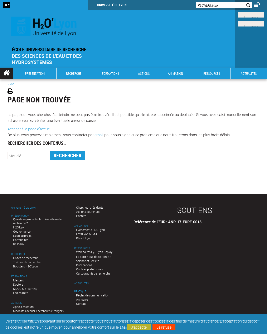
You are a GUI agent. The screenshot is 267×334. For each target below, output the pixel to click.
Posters (81, 216)
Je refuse (163, 327)
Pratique (80, 291)
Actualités (81, 283)
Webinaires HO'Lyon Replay (94, 252)
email (98, 134)
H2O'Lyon (19, 227)
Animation (81, 226)
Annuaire (82, 299)
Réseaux (18, 244)
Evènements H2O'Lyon (90, 230)
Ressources (82, 248)
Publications (84, 265)
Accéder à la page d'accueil (29, 128)
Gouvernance (21, 231)
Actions (16, 303)
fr (5, 5)
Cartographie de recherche (93, 273)
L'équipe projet (22, 236)
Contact (81, 304)
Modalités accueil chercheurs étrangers (38, 311)
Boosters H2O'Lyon (25, 266)
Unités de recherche (25, 258)
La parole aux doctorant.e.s (93, 257)
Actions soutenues (88, 212)
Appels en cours (23, 307)
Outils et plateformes (89, 269)
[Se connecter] (259, 5)
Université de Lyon (112, 5)
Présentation (20, 215)
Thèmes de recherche (26, 262)
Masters (18, 280)
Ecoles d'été (20, 293)
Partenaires (20, 240)
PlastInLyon (84, 238)
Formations (19, 276)
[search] (224, 5)
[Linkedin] (251, 14)
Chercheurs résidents (89, 207)
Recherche (18, 254)
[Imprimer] (12, 91)
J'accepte (139, 327)
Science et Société (87, 261)
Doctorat (19, 284)
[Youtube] (251, 23)
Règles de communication (92, 295)
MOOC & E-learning (25, 289)
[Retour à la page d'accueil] (44, 25)
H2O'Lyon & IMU (86, 234)
